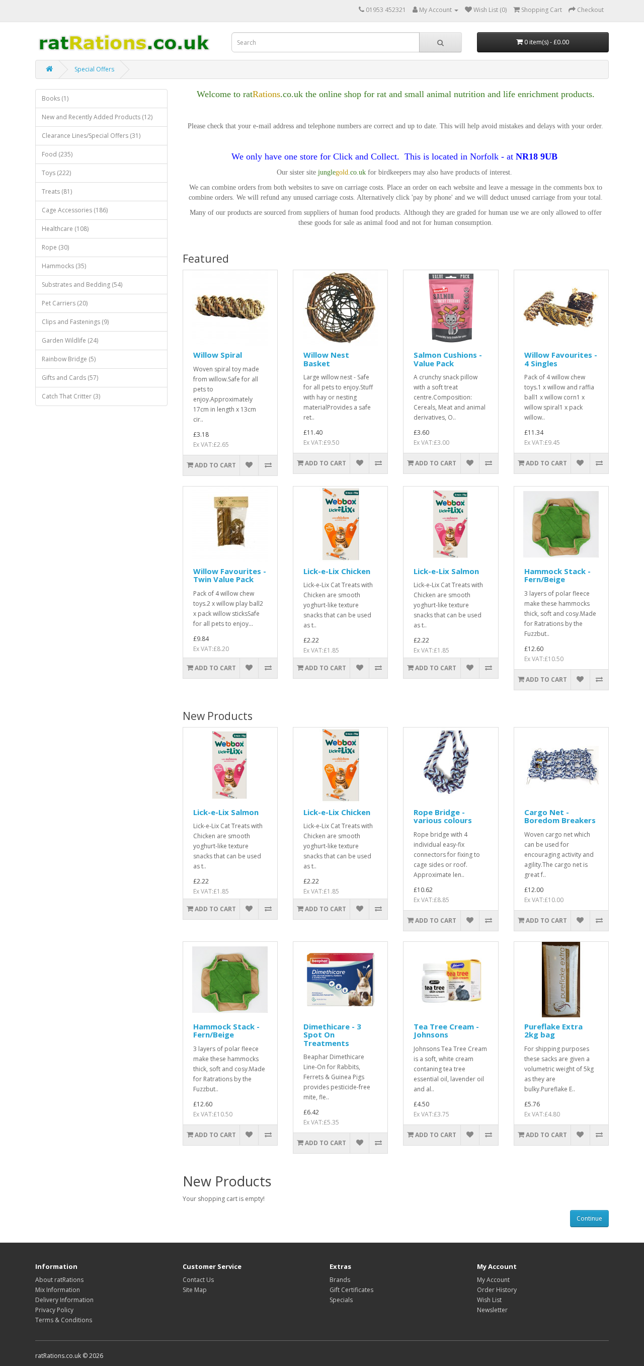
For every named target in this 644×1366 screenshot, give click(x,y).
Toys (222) (56, 173)
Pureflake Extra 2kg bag (553, 1030)
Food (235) (57, 154)
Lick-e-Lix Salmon (446, 571)
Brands (340, 1279)
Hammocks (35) (64, 266)
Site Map (195, 1289)
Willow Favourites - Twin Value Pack (229, 575)
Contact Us (198, 1279)
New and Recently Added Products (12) (97, 117)
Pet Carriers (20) (65, 303)
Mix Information (57, 1289)
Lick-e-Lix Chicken (336, 571)
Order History (497, 1289)
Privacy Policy (54, 1310)
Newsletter (492, 1310)
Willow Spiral (217, 355)
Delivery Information (64, 1300)
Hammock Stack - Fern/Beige (557, 575)
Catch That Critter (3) (71, 396)
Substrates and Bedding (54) (82, 284)
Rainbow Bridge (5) (69, 359)
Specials (341, 1300)
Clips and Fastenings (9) (75, 321)
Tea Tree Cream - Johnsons (446, 1030)
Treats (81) (57, 191)
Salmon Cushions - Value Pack (448, 359)
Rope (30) (55, 247)
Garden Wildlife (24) (70, 340)
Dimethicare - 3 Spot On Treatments (332, 1034)
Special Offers (94, 69)
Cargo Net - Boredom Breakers (560, 816)
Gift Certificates (351, 1289)
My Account (493, 1279)
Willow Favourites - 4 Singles (560, 359)
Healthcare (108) (65, 228)
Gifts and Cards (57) (70, 377)
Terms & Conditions (63, 1320)
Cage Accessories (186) (75, 210)
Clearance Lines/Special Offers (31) (91, 135)
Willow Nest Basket (326, 359)
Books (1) (55, 98)
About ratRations (59, 1279)
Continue (589, 1218)
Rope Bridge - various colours (443, 816)
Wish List (489, 1300)
